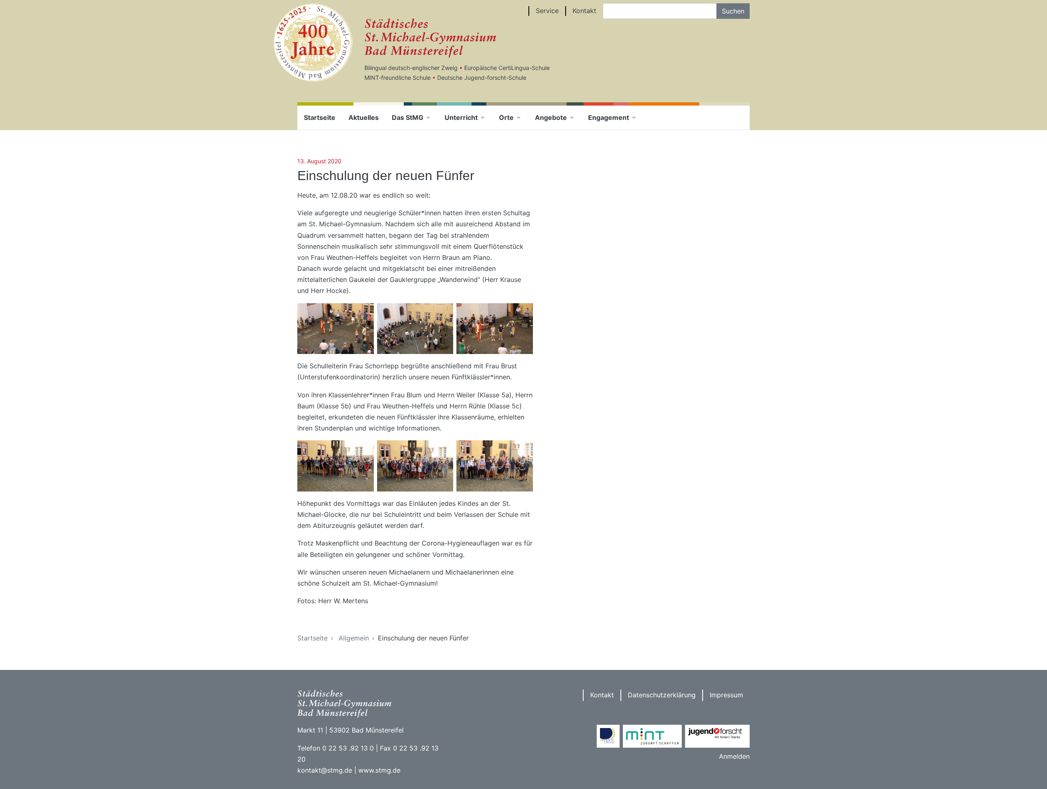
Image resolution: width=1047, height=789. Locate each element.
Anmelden (734, 756)
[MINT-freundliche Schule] (652, 736)
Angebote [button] (551, 117)
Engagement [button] (608, 117)
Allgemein (354, 638)
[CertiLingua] (608, 736)
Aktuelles (363, 117)
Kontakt (584, 11)
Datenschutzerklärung (662, 695)
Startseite (319, 117)
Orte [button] (506, 117)
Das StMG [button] (407, 117)
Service (547, 11)
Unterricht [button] (461, 117)
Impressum (726, 695)
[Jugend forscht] (717, 736)
